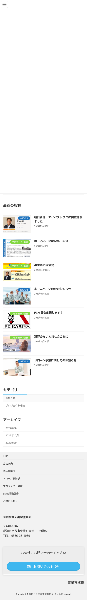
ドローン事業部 (11, 478)
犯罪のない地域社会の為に (51, 336)
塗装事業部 (9, 471)
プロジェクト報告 (15, 405)
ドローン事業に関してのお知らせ (55, 360)
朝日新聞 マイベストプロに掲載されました (58, 219)
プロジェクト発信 (12, 486)
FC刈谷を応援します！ (48, 312)
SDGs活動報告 (11, 493)
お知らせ (10, 398)
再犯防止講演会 (44, 265)
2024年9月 (11, 428)
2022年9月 (11, 443)
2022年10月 (12, 435)
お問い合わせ (10, 501)
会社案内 (8, 463)
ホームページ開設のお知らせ (52, 289)
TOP (5, 456)
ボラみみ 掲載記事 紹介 (51, 241)
